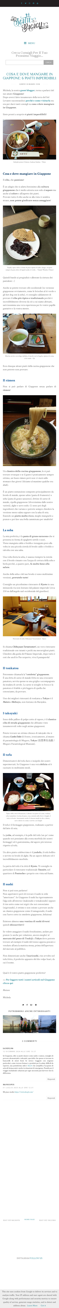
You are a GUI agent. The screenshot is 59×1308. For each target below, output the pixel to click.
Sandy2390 (8, 1048)
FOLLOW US (36, 1258)
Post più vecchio (47, 1220)
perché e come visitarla (38, 100)
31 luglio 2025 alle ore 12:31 (18, 1088)
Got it (43, 1305)
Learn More (32, 1305)
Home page (29, 1220)
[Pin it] (36, 1005)
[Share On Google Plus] (31, 1005)
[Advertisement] (29, 1181)
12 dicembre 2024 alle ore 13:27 (19, 1051)
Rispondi (51, 1079)
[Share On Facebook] (27, 1005)
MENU (31, 43)
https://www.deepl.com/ (24, 1092)
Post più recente (11, 1220)
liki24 (30, 1065)
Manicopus (8, 1084)
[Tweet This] (23, 1005)
